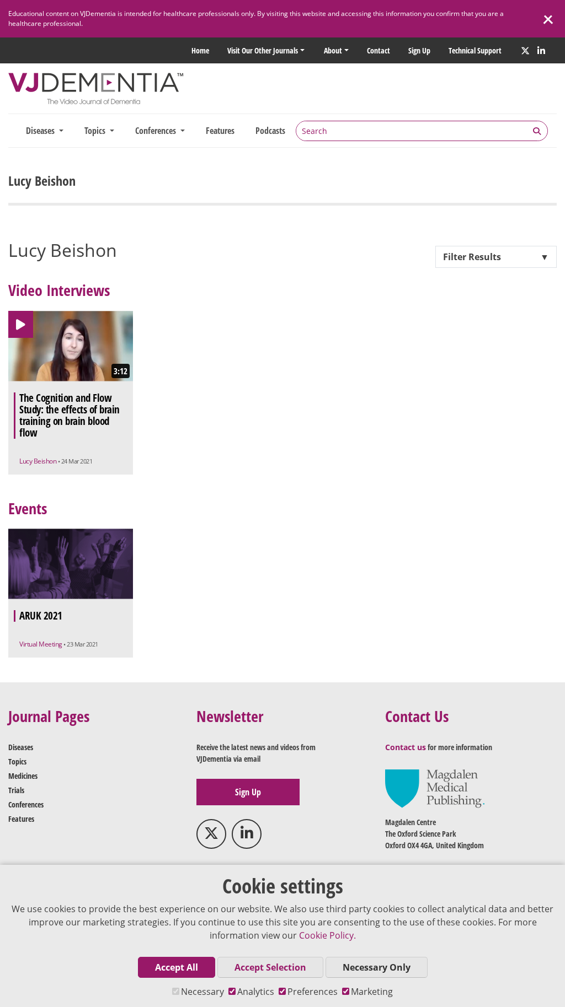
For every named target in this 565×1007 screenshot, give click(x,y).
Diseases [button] (41, 131)
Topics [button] (96, 131)
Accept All (176, 967)
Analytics (255, 992)
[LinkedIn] (541, 51)
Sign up (419, 50)
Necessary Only (377, 967)
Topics (17, 761)
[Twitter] (525, 51)
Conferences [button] (156, 131)
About (333, 50)
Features (220, 131)
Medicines (23, 776)
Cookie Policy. (327, 935)
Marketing (372, 992)
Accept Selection (270, 967)
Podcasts (270, 131)
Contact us (405, 747)
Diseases (20, 747)
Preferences (312, 992)
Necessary (202, 992)
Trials (16, 790)
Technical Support (475, 50)
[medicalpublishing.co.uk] (434, 788)
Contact (378, 50)
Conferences (26, 804)
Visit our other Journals (262, 50)
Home (200, 50)
